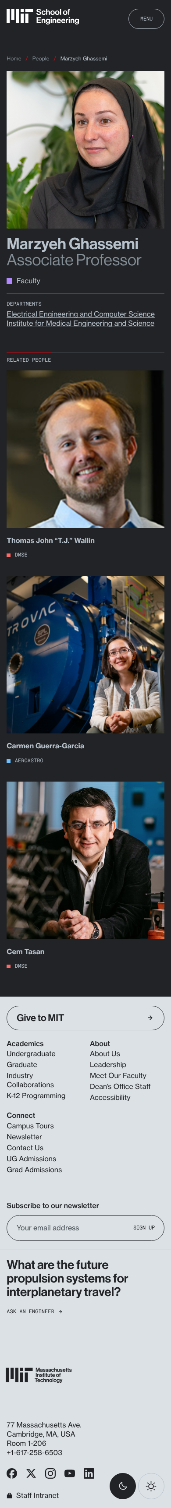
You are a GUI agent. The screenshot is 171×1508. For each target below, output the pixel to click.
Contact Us (25, 1147)
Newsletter (24, 1136)
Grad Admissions (34, 1169)
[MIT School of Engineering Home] (43, 17)
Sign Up (144, 1228)
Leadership (108, 1064)
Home (14, 58)
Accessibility (110, 1097)
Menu (146, 18)
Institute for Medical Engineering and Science (80, 323)
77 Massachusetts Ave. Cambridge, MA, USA (44, 1429)
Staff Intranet (37, 1496)
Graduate (22, 1064)
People (41, 58)
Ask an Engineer (30, 1311)
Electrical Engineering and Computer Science (81, 314)
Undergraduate (31, 1053)
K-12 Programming (36, 1095)
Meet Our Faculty (118, 1075)
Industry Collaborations (30, 1080)
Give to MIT (40, 1018)
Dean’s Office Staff (120, 1086)
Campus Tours (30, 1125)
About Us (105, 1053)
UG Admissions (31, 1158)
